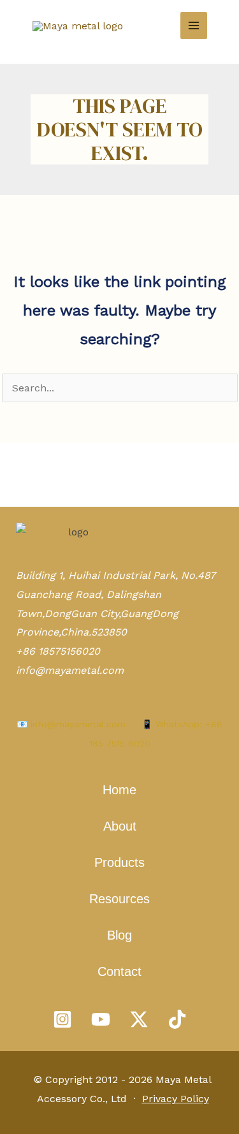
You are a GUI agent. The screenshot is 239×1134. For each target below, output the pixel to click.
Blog (119, 935)
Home (119, 790)
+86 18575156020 (58, 651)
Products (119, 862)
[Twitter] (138, 1019)
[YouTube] (100, 1019)
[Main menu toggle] (193, 25)
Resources (119, 899)
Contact (119, 971)
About (119, 826)
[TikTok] (177, 1019)
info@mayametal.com (70, 670)
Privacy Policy (175, 1099)
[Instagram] (62, 1019)
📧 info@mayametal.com (71, 724)
